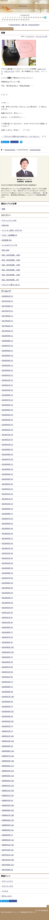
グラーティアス (7, 886)
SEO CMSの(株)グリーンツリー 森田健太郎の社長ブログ (18, 912)
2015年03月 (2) (7, 420)
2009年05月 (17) (8, 766)
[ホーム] (2, 150)
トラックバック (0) (41, 36)
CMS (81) (5, 225)
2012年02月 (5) (7, 603)
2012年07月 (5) (7, 578)
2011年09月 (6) (7, 627)
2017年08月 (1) (7, 306)
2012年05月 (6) (7, 588)
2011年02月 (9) (7, 662)
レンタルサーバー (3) (9, 245)
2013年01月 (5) (7, 548)
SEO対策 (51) (7, 240)
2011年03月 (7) (7, 657)
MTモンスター (7, 896)
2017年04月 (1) (7, 321)
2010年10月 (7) (7, 682)
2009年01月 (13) (8, 786)
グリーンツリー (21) (9, 220)
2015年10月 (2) (7, 390)
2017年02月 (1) (7, 326)
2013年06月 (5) (7, 523)
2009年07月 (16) (8, 756)
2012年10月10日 (14, 24)
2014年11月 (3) (7, 440)
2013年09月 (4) (7, 509)
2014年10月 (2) (7, 444)
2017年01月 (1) (7, 331)
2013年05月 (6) (7, 528)
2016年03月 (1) (7, 365)
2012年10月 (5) (7, 563)
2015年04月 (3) (7, 415)
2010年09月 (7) (7, 687)
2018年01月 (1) (7, 296)
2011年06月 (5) (7, 642)
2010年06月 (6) (7, 701)
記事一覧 (24, 24)
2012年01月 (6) (7, 608)
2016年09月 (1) (7, 336)
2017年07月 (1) (7, 311)
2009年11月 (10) (8, 736)
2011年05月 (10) (8, 647)
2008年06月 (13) (8, 820)
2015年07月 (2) (7, 400)
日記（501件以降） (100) (11, 275)
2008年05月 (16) (8, 825)
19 (45, 17)
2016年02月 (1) (7, 370)
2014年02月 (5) (7, 484)
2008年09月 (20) (8, 805)
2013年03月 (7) (7, 538)
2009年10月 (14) (8, 741)
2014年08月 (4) (7, 454)
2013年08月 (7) (7, 514)
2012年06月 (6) (7, 583)
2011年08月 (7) (7, 632)
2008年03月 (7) (7, 835)
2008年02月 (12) (8, 840)
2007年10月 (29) (8, 860)
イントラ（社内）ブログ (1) (12, 230)
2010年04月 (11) (8, 711)
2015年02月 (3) (7, 425)
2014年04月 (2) (7, 474)
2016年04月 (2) (7, 360)
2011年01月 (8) (7, 667)
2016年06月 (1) (7, 351)
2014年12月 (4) (7, 435)
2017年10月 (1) (7, 301)
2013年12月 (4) (7, 494)
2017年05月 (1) (7, 316)
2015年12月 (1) (7, 380)
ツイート (6, 142)
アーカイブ (6, 291)
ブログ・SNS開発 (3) (9, 235)
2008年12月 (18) (8, 790)
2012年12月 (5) (7, 553)
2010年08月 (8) (7, 692)
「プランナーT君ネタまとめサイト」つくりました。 (21, 136)
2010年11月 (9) (7, 677)
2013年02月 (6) (7, 543)
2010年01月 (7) (7, 726)
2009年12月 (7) (7, 731)
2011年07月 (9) (7, 637)
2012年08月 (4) (7, 573)
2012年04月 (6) (7, 593)
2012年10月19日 (33, 24)
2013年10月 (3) (7, 504)
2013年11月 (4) (7, 499)
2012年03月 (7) (7, 598)
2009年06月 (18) (8, 761)
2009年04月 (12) (8, 771)
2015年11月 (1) (7, 385)
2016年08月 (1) (7, 341)
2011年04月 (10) (8, 652)
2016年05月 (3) (7, 355)
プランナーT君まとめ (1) (11, 285)
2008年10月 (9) (7, 800)
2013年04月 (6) (7, 533)
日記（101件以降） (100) (11, 255)
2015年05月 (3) (7, 410)
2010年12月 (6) (7, 672)
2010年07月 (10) (8, 697)
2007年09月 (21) (8, 865)
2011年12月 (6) (7, 612)
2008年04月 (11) (8, 830)
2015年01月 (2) (7, 430)
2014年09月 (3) (7, 449)
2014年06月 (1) (7, 464)
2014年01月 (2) (7, 489)
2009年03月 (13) (8, 776)
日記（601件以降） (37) (10, 280)
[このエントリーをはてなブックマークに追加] (21, 141)
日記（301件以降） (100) (11, 265)
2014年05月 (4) (7, 469)
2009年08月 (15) (8, 751)
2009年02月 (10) (8, 781)
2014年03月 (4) (7, 479)
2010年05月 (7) (7, 706)
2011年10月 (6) (7, 622)
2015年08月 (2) (7, 395)
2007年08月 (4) (7, 870)
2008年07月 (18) (8, 815)
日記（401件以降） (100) (11, 270)
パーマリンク (30, 36)
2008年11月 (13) (8, 795)
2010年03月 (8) (7, 716)
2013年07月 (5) (7, 519)
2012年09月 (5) (7, 568)
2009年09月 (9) (7, 746)
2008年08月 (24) (8, 810)
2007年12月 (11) (8, 850)
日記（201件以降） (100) (11, 260)
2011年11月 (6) (7, 617)
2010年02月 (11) (8, 721)
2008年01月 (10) (8, 845)
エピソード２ (9, 71)
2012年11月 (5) (7, 558)
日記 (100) (5, 250)
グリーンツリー (7, 881)
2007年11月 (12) (8, 855)
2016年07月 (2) (7, 346)
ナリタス (5, 891)
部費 (3, 33)
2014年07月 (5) (7, 459)
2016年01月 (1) (7, 375)
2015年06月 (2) (7, 405)
